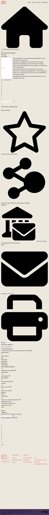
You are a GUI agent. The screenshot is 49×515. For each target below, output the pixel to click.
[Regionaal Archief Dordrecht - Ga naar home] (8, 2)
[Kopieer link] (11, 347)
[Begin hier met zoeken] (24, 47)
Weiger (38, 512)
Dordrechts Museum (27, 462)
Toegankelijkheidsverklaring (40, 464)
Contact (14, 457)
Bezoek (39, 2)
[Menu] (1, 108)
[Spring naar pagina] (13, 101)
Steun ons (14, 462)
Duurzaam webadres (7, 344)
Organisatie (45, 2)
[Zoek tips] (12, 68)
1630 (2, 407)
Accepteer (44, 512)
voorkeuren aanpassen (6, 513)
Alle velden (4, 56)
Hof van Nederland (27, 457)
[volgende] (1, 99)
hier (23, 78)
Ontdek (34, 2)
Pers (35, 457)
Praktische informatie (17, 460)
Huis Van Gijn (26, 460)
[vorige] (1, 81)
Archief (29, 2)
